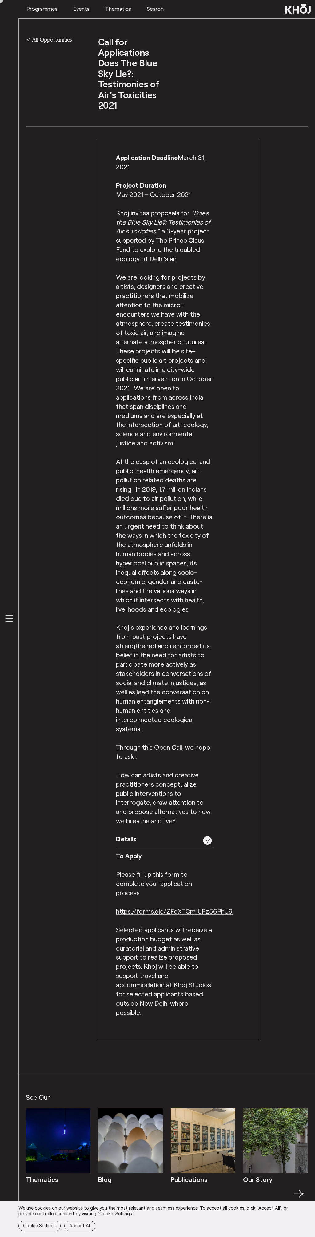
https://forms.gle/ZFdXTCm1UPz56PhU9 (174, 911)
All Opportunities (52, 39)
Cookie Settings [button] (39, 1225)
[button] (164, 840)
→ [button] (299, 1197)
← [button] (31, 1197)
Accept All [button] (80, 1225)
